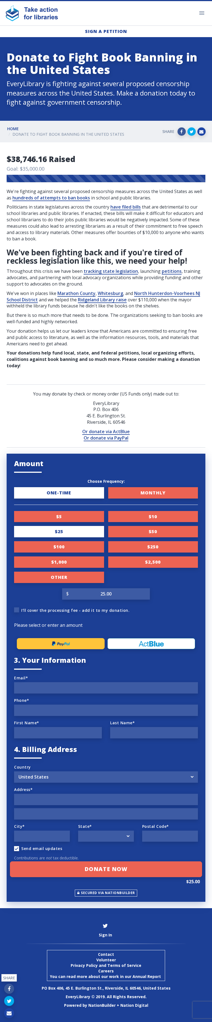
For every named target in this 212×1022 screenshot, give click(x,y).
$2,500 (153, 562)
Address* (23, 789)
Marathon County (76, 293)
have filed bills (125, 207)
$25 (59, 531)
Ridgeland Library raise (102, 300)
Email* (21, 678)
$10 (153, 516)
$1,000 (59, 562)
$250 (152, 547)
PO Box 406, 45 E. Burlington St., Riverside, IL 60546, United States (106, 988)
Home (13, 128)
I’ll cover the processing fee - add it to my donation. (75, 610)
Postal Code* (155, 826)
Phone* (21, 700)
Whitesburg (110, 293)
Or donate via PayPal (106, 438)
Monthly (153, 493)
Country (22, 767)
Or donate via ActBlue (106, 431)
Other (59, 577)
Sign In (105, 935)
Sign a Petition (106, 31)
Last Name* (122, 722)
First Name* (26, 722)
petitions (172, 271)
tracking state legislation (111, 271)
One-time (59, 493)
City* (19, 826)
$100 (59, 547)
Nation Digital (134, 1005)
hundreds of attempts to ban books (51, 198)
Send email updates (41, 848)
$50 (153, 531)
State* (85, 826)
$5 (59, 516)
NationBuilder (102, 1005)
